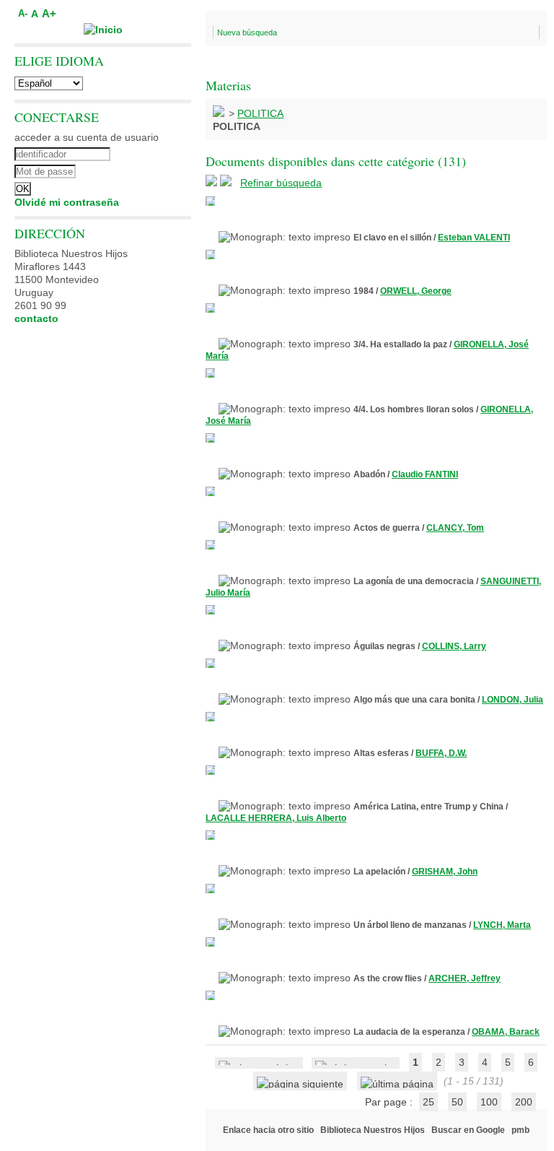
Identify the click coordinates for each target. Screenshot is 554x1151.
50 (457, 1102)
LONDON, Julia (512, 700)
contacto (36, 318)
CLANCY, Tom (455, 528)
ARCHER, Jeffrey (464, 978)
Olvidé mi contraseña (66, 202)
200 (523, 1102)
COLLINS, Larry (454, 646)
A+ (49, 13)
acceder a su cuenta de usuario (86, 137)
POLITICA (260, 113)
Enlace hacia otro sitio (268, 1130)
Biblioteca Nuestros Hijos (372, 1130)
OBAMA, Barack (506, 1032)
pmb (520, 1130)
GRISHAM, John (445, 871)
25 (428, 1102)
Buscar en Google (468, 1130)
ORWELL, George (416, 291)
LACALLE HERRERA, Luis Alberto (276, 818)
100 (489, 1102)
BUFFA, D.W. (441, 753)
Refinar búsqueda (281, 182)
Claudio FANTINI (425, 474)
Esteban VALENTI (474, 238)
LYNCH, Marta (502, 925)
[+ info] (210, 201)
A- (22, 14)
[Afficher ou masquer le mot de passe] (142, 170)
